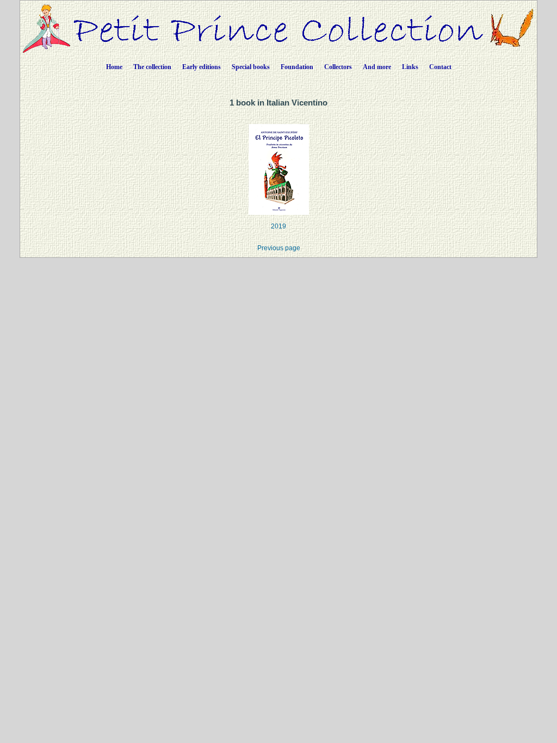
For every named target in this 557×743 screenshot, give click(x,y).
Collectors (338, 67)
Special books (251, 67)
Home (114, 67)
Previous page (278, 248)
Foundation (297, 67)
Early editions (201, 67)
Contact (440, 67)
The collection (152, 67)
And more (377, 67)
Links (410, 67)
